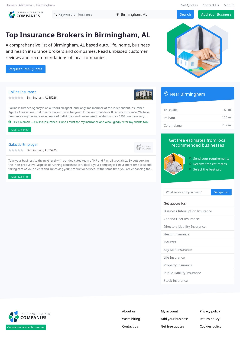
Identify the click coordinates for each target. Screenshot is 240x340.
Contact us (130, 326)
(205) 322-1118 (19, 176)
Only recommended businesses (25, 327)
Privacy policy (210, 311)
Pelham (198, 117)
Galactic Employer (23, 144)
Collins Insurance (22, 91)
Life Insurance (174, 257)
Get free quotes (172, 326)
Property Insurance (178, 265)
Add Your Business (216, 14)
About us (129, 311)
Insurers (170, 242)
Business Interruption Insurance (188, 211)
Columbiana (198, 125)
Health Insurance (176, 234)
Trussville (198, 110)
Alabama (25, 5)
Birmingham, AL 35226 (42, 97)
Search (185, 14)
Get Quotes (189, 5)
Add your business (175, 319)
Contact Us (211, 5)
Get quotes (221, 192)
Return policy (209, 319)
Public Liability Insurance (182, 273)
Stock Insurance (176, 280)
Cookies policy (210, 326)
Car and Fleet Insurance (181, 219)
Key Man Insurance (178, 250)
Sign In (229, 5)
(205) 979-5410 (19, 129)
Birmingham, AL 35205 (42, 150)
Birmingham (45, 5)
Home (10, 5)
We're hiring (131, 319)
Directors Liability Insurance (185, 226)
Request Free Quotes (26, 69)
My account (169, 311)
